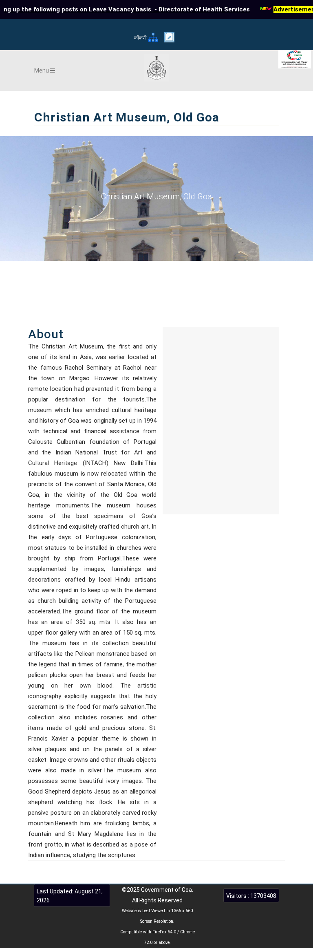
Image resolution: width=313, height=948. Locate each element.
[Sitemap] (153, 41)
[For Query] (169, 40)
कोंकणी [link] (140, 38)
